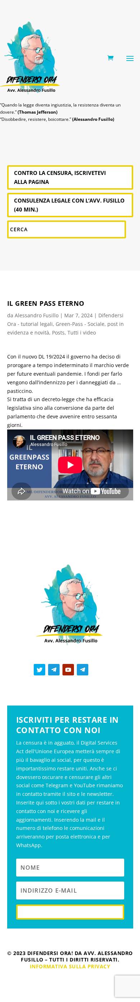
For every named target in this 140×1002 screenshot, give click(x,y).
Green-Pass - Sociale (80, 323)
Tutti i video (81, 332)
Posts (58, 332)
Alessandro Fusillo (37, 315)
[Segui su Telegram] (54, 669)
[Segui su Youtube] (68, 669)
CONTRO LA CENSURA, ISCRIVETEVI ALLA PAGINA (60, 177)
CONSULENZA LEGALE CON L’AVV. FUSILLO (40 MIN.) (69, 205)
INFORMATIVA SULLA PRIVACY (70, 966)
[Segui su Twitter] (39, 669)
